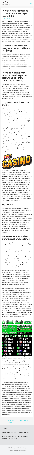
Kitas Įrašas (24, 420)
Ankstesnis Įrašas (10, 420)
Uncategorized (6, 19)
